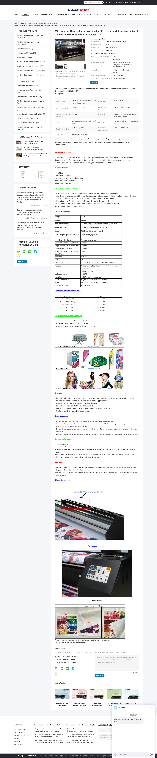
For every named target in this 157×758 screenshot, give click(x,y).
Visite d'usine (63, 14)
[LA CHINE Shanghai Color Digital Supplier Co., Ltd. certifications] (23, 174)
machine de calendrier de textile (29, 62)
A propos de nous (48, 14)
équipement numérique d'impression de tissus (71, 643)
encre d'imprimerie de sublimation (29, 114)
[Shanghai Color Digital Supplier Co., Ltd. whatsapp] (25, 252)
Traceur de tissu (23, 81)
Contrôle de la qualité (81, 14)
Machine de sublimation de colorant (30, 101)
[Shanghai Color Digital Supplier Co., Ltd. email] (19, 252)
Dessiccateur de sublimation (27, 97)
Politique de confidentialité (27, 756)
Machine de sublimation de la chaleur (31, 108)
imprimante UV (22, 57)
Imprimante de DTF (24, 49)
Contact (98, 14)
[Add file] (114, 754)
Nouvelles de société (139, 14)
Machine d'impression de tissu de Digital (80, 725)
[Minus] (151, 707)
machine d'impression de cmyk (74, 640)
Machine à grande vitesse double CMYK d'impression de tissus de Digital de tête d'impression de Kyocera (49, 742)
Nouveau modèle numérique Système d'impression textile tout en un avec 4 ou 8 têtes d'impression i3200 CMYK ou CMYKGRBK (62, 705)
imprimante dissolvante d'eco (28, 66)
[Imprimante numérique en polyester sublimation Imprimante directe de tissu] (97, 693)
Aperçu (15, 14)
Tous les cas (122, 14)
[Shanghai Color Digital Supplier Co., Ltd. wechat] (31, 252)
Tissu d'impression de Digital (27, 118)
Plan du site (18, 744)
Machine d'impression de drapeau (29, 71)
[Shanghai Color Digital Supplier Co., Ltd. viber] (20, 256)
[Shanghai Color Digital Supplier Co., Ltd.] (78, 9)
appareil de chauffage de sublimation (31, 90)
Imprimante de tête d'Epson (27, 86)
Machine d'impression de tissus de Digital (43, 23)
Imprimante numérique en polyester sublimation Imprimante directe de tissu (97, 705)
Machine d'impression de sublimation (99, 640)
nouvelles (109, 14)
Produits (25, 14)
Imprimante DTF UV (24, 53)
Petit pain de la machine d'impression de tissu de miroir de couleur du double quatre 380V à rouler (49, 736)
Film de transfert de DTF (26, 123)
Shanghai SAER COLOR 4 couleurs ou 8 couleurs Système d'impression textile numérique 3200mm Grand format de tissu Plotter (79, 705)
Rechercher (106, 2)
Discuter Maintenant (122, 2)
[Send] (151, 754)
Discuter (94, 82)
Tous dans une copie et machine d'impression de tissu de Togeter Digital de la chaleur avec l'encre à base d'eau (80, 742)
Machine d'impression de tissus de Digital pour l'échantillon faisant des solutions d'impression (36, 156)
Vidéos (35, 14)
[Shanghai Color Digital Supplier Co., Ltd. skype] (37, 252)
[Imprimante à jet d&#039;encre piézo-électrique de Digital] (19, 142)
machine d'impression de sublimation (30, 75)
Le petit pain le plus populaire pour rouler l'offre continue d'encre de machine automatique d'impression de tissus (81, 736)
